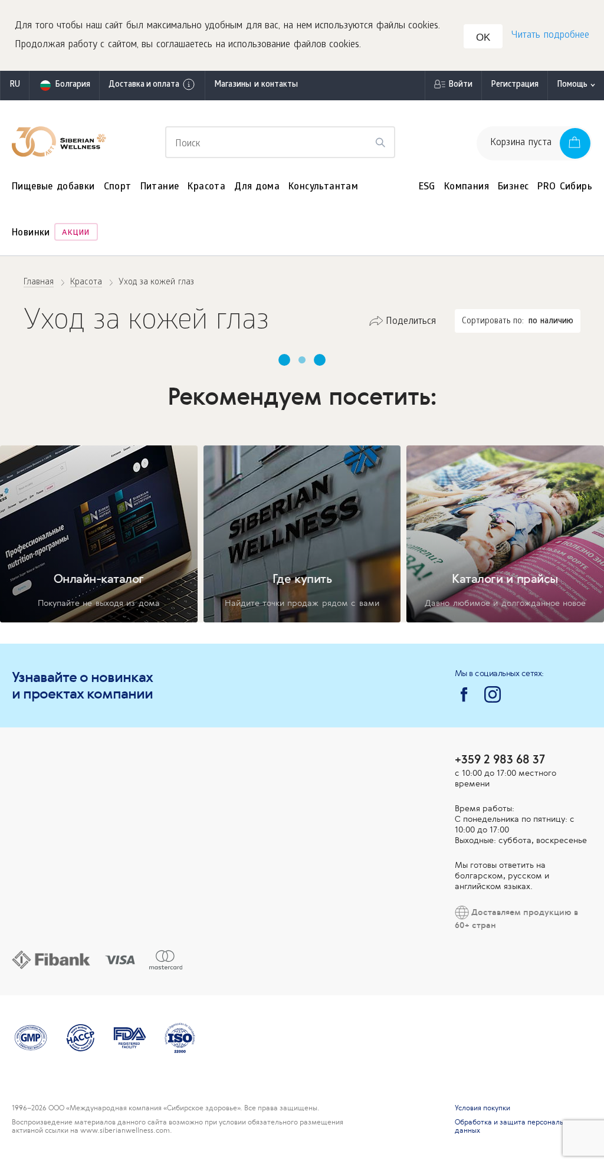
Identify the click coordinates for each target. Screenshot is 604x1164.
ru (14, 85)
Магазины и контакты (256, 85)
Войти (460, 85)
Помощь (572, 85)
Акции (76, 233)
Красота (206, 187)
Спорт (118, 187)
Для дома (257, 187)
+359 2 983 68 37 (500, 759)
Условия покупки (482, 1108)
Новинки (31, 233)
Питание (159, 187)
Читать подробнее (550, 35)
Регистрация (515, 85)
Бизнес (513, 187)
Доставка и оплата (144, 85)
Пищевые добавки (53, 187)
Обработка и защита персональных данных (515, 1126)
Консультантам (323, 187)
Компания (466, 187)
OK (483, 37)
